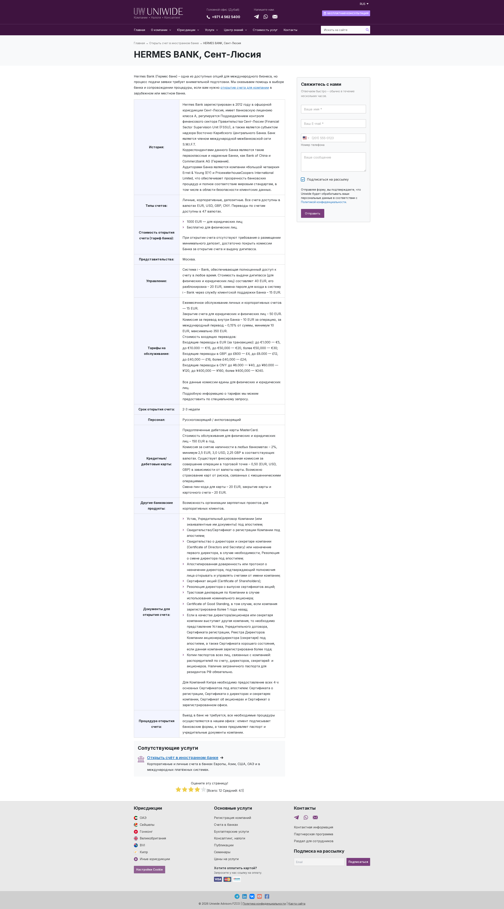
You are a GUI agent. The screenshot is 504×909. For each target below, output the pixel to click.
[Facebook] (267, 896)
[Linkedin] (244, 896)
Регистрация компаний (232, 818)
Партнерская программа (313, 834)
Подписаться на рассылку (328, 179)
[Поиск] (367, 30)
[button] (169, 29)
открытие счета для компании (244, 88)
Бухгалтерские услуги (231, 831)
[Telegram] (237, 896)
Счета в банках (226, 825)
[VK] (252, 896)
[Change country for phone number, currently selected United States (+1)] (305, 138)
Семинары (222, 852)
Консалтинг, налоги (229, 838)
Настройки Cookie (149, 869)
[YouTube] (259, 896)
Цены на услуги (226, 859)
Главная (139, 43)
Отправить (312, 213)
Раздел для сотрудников (314, 841)
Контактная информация (313, 827)
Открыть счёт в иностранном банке (182, 757)
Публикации (223, 845)
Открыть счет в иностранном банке (174, 43)
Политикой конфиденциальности (323, 202)
